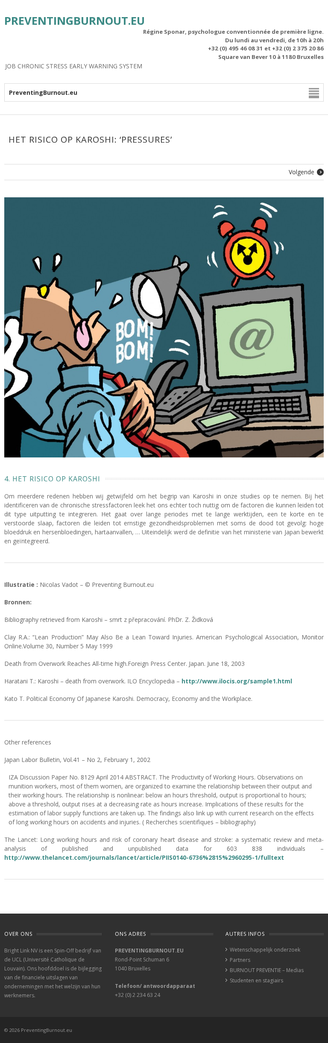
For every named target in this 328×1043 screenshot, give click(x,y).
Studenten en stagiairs (256, 980)
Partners (240, 960)
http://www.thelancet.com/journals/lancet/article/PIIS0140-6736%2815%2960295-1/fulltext (144, 857)
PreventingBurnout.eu (74, 20)
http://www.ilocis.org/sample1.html (237, 681)
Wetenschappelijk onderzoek (265, 949)
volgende (301, 172)
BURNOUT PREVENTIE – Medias (267, 970)
